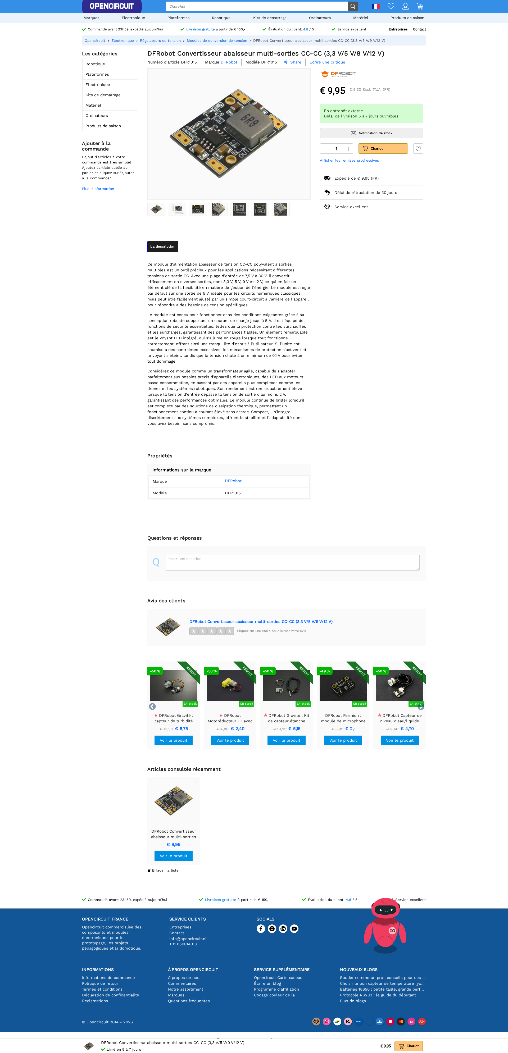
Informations (98, 969)
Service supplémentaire (282, 969)
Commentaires (182, 983)
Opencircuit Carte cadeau (278, 977)
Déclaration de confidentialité (110, 995)
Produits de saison (407, 18)
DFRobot (233, 480)
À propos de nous (185, 977)
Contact (419, 29)
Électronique (133, 18)
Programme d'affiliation (276, 989)
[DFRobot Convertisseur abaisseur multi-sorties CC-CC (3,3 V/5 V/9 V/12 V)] (156, 209)
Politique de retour (100, 983)
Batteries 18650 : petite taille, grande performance (383, 989)
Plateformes (178, 18)
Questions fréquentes (189, 1001)
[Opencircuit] (111, 6)
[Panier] (416, 7)
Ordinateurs (320, 18)
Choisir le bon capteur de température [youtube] (383, 983)
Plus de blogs (353, 1001)
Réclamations (95, 1001)
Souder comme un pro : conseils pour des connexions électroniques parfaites (383, 977)
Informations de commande (108, 977)
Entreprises (398, 29)
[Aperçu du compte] (401, 7)
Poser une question (184, 559)
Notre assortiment (185, 989)
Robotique (221, 18)
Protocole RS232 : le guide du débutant (378, 995)
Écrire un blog (267, 983)
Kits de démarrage (270, 18)
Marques (91, 18)
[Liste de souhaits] (387, 7)
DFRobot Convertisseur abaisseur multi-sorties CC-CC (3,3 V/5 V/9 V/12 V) (261, 621)
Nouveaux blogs (359, 969)
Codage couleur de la (274, 995)
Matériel (360, 18)
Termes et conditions (102, 989)
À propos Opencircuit (193, 969)
